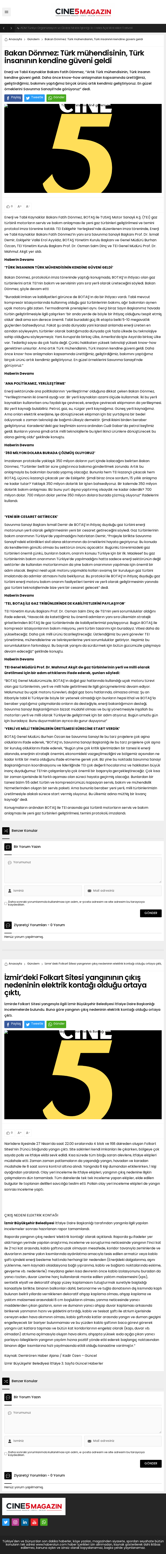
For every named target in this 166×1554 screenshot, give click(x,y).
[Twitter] (6, 1522)
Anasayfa (15, 39)
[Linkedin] (25, 1522)
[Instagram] (15, 1522)
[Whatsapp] (44, 1522)
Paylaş (16, 97)
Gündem (33, 39)
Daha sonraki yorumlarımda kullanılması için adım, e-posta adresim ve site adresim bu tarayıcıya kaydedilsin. (76, 903)
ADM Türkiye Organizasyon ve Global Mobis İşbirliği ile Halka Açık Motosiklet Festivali (77, 28)
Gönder (59, 97)
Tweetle (37, 97)
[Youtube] (34, 1522)
